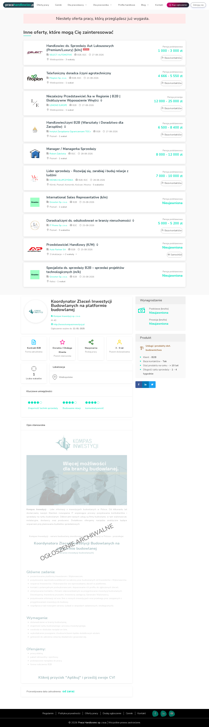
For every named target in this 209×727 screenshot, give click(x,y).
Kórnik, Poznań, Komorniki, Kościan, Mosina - (76, 184)
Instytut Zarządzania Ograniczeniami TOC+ (70, 131)
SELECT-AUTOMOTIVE (60, 54)
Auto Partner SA (57, 249)
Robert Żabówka (57, 153)
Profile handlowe (126, 5)
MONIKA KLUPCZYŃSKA (61, 180)
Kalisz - (57, 281)
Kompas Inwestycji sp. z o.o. (66, 316)
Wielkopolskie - (62, 59)
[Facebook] (155, 714)
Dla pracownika (101, 5)
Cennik (58, 5)
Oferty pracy (43, 5)
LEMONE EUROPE (58, 105)
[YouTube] (172, 714)
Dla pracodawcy (76, 5)
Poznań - (58, 136)
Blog (143, 5)
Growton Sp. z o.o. (58, 202)
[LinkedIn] (163, 714)
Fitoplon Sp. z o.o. (58, 78)
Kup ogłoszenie (178, 5)
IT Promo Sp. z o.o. (58, 225)
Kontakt (159, 5)
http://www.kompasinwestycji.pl (69, 324)
